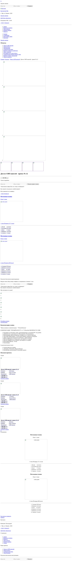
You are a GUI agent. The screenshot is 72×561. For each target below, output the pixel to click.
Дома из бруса (6, 46)
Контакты (5, 37)
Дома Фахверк (6, 553)
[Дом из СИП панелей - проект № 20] (10, 419)
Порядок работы (7, 30)
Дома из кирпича (7, 57)
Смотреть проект (5, 378)
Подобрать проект (5, 321)
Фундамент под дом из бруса (10, 53)
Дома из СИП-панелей (8, 549)
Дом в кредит (6, 29)
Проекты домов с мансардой (10, 55)
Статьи (5, 543)
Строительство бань (8, 49)
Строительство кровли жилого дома (12, 54)
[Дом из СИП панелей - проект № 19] (10, 393)
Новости (5, 31)
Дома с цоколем (7, 52)
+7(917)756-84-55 (5, 193)
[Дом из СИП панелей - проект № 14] (10, 368)
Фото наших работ (7, 36)
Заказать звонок (4, 15)
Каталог (7, 59)
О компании (6, 35)
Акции (5, 26)
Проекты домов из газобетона (10, 50)
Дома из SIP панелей (8, 45)
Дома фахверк (6, 48)
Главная (5, 34)
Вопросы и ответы (7, 27)
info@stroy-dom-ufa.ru (6, 18)
